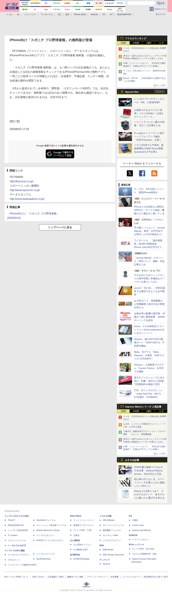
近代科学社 (75, 555)
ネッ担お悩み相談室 (17, 545)
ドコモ (9, 14)
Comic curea (138, 525)
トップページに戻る (60, 227)
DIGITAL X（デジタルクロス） (50, 540)
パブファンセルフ (140, 539)
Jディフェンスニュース (113, 525)
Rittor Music (76, 516)
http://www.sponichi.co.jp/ (25, 190)
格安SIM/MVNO (124, 14)
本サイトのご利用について (16, 577)
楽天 (67, 14)
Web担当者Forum (16, 525)
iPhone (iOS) (80, 14)
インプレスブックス (45, 554)
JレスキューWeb (110, 535)
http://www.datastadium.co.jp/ (27, 198)
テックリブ (104, 560)
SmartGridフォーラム (46, 520)
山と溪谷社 (75, 540)
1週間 (148, 43)
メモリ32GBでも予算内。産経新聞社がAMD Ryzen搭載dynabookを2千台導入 (149, 148)
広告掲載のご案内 (56, 577)
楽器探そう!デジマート (83, 525)
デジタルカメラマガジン (19, 555)
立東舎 (76, 535)
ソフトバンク (30, 14)
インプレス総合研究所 (18, 530)
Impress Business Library (47, 530)
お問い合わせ (38, 577)
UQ (59, 14)
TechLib (106, 564)
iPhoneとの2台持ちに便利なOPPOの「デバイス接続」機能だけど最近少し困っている (149, 210)
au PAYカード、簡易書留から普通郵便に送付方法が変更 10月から (150, 304)
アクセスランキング (135, 38)
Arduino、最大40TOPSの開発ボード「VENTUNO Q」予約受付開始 (149, 342)
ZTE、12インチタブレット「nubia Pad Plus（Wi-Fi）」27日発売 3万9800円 (149, 393)
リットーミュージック (83, 520)
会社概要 (115, 577)
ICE (130, 516)
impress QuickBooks (141, 530)
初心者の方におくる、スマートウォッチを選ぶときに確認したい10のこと (149, 482)
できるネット (14, 560)
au (18, 14)
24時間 (136, 43)
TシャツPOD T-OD (82, 530)
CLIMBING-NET (80, 549)
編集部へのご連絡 (75, 577)
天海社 (135, 520)
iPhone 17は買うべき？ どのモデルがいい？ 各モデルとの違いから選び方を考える (149, 494)
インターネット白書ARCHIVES (22, 565)
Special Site (132, 91)
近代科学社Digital (81, 559)
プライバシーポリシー (97, 577)
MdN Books (108, 549)
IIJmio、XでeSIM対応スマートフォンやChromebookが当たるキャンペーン (149, 329)
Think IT (11, 520)
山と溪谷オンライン (82, 544)
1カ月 (161, 43)
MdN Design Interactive (113, 555)
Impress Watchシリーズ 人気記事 (143, 406)
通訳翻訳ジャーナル (112, 530)
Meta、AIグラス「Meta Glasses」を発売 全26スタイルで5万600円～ (149, 355)
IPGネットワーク (136, 544)
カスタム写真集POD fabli (144, 554)
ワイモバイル (47, 14)
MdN (101, 545)
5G (103, 14)
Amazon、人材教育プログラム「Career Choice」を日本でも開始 (149, 368)
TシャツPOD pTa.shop (143, 549)
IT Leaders (13, 535)
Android (94, 14)
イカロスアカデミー (112, 540)
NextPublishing (43, 559)
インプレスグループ (131, 577)
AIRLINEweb (109, 520)
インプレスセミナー (45, 535)
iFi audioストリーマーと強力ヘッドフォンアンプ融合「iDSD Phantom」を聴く (149, 136)
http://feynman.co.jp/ (21, 181)
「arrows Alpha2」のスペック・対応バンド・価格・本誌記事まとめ (149, 261)
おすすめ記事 (132, 460)
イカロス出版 (105, 516)
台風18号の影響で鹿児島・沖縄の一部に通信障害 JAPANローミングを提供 (149, 317)
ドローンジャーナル (17, 540)
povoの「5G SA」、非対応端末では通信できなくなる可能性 (149, 291)
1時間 (123, 43)
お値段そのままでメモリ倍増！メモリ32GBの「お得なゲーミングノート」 (149, 113)
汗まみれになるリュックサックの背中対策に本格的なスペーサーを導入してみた (149, 278)
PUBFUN (133, 535)
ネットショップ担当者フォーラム (51, 525)
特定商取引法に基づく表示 (156, 577)
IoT (111, 14)
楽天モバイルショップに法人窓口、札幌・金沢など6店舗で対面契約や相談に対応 (149, 381)
